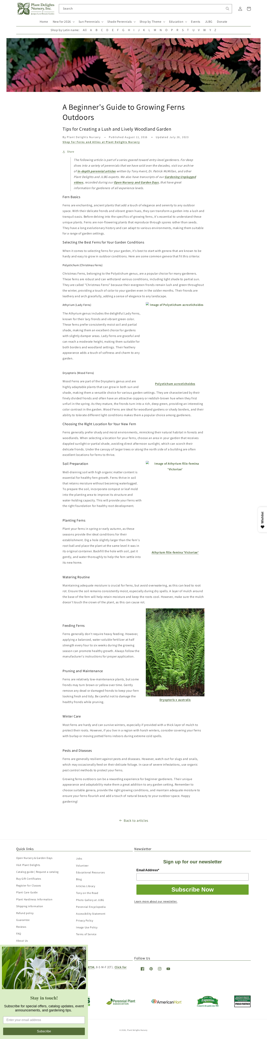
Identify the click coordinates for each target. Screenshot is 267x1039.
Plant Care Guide (27, 892)
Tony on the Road (87, 893)
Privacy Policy (84, 920)
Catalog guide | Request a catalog (37, 872)
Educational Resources (90, 872)
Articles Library (85, 886)
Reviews (21, 927)
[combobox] (145, 8)
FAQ (18, 933)
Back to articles (136, 820)
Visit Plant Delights (28, 865)
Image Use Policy (87, 927)
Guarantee (23, 920)
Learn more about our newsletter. (155, 901)
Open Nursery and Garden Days (136, 182)
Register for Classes (28, 885)
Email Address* (147, 870)
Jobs (79, 858)
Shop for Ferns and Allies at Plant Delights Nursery (101, 142)
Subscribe (44, 1031)
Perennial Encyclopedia (91, 907)
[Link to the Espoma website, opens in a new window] (208, 1006)
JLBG (208, 22)
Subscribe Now (192, 889)
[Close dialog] (84, 948)
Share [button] (70, 151)
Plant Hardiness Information (34, 899)
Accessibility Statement (91, 913)
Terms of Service (86, 934)
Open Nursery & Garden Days (34, 858)
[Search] (227, 8)
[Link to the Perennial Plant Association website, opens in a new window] (120, 1004)
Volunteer (82, 865)
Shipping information (29, 906)
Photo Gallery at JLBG (90, 900)
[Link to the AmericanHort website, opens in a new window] (166, 1002)
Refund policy (25, 913)
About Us (22, 940)
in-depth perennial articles (96, 171)
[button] (63, 21)
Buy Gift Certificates (28, 878)
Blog (79, 879)
